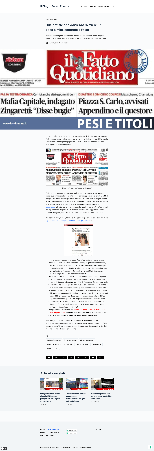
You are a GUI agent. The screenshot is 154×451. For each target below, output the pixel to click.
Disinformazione (51, 19)
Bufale (42, 429)
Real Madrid (96, 344)
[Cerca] (113, 6)
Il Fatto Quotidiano (54, 344)
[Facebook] (49, 357)
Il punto (93, 6)
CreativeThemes (85, 447)
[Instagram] (100, 429)
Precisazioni (54, 432)
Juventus (68, 344)
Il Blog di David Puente (54, 6)
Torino (57, 349)
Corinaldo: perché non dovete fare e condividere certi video (102, 396)
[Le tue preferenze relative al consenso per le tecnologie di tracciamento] (150, 447)
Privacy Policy (72, 430)
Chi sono (84, 6)
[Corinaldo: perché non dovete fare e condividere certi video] (102, 384)
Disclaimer (50, 435)
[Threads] (100, 357)
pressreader (51, 207)
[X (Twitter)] (56, 357)
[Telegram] (78, 357)
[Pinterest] (63, 357)
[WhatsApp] (85, 357)
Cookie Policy (72, 433)
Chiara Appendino (54, 340)
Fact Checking (103, 6)
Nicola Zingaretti (82, 344)
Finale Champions (86, 340)
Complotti (44, 432)
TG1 (49, 349)
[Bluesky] (93, 357)
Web (41, 435)
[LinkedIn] (71, 357)
